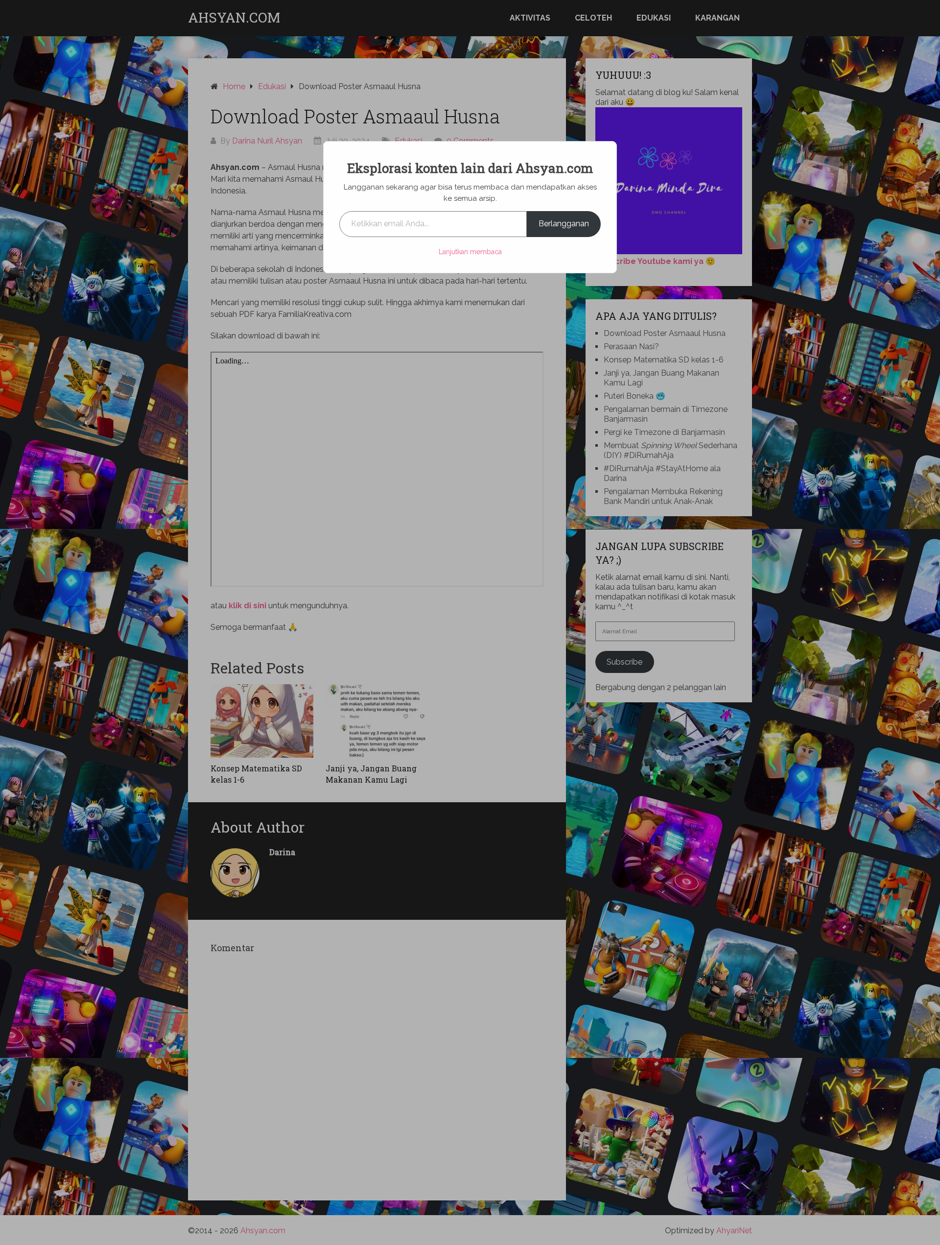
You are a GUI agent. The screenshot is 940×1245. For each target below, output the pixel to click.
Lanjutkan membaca (470, 252)
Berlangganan (564, 223)
